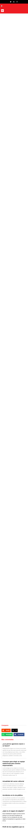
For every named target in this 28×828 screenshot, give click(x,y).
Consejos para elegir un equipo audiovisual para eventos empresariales (14, 763)
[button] (2, 10)
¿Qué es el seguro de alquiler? (13, 811)
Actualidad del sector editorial (13, 781)
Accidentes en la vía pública (13, 795)
